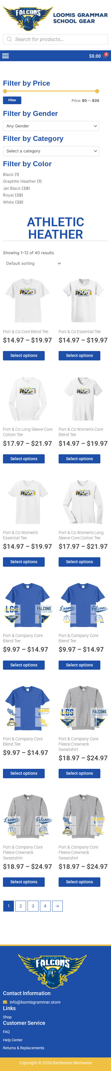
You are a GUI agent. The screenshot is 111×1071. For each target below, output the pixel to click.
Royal (8, 195)
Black (8, 174)
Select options (23, 355)
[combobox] (51, 126)
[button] (5, 55)
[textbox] (49, 126)
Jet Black (11, 188)
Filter (12, 100)
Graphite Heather (19, 181)
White (8, 202)
